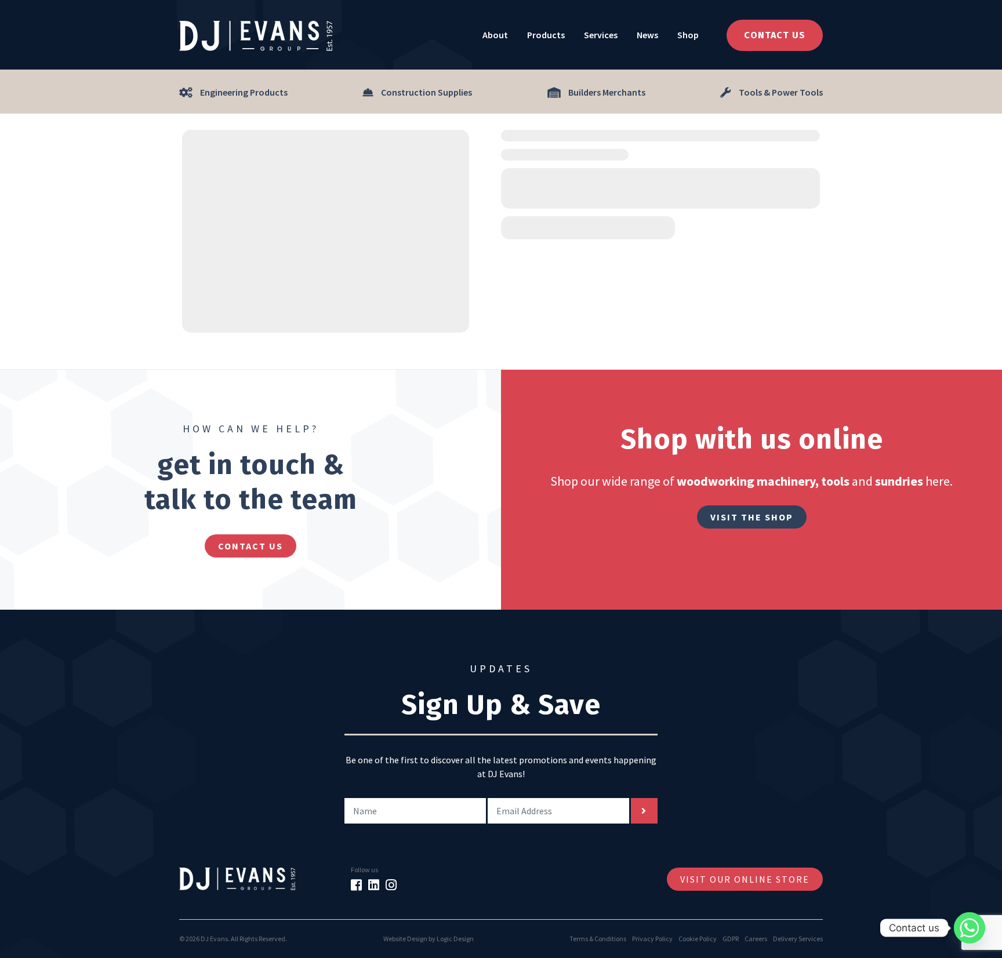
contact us (250, 546)
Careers (756, 938)
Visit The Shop (751, 517)
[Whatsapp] (969, 928)
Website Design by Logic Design (428, 938)
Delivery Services (798, 938)
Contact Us (774, 35)
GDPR (731, 938)
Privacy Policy (652, 938)
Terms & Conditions (597, 938)
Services (601, 35)
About (495, 35)
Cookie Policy (697, 938)
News (647, 35)
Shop (688, 35)
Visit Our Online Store (744, 879)
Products (546, 35)
